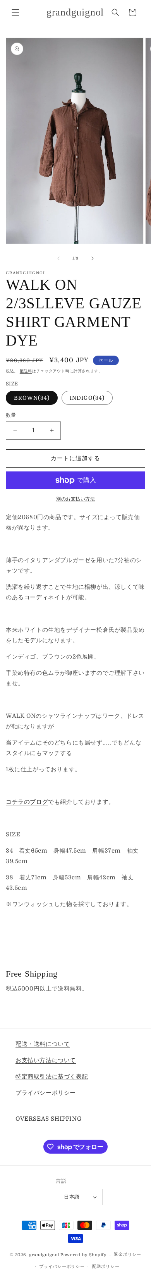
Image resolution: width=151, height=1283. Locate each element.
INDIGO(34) (87, 398)
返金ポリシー (127, 1254)
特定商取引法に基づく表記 (51, 1076)
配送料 (26, 371)
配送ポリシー (105, 1266)
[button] (15, 12)
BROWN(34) (32, 398)
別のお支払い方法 (75, 499)
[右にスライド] (92, 258)
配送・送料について (42, 1044)
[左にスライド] (58, 258)
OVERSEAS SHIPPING (48, 1118)
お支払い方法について (45, 1060)
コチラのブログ (27, 801)
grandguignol (44, 1254)
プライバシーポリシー (45, 1092)
